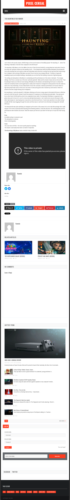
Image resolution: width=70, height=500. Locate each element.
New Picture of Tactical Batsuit (21, 410)
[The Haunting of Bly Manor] (35, 42)
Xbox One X (11, 492)
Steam (29, 492)
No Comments (17, 362)
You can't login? (62, 447)
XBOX (35, 492)
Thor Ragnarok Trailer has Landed (22, 400)
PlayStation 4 (51, 492)
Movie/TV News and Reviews (11, 23)
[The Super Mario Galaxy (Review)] (18, 247)
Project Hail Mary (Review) (46, 256)
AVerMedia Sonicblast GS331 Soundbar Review (25, 380)
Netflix (12, 204)
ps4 (17, 492)
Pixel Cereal (35, 3)
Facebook (7, 472)
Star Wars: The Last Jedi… (20, 390)
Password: (7, 439)
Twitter (14, 472)
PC (4, 492)
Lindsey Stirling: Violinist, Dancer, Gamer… (24, 370)
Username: (7, 432)
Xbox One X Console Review (13, 360)
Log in (6, 426)
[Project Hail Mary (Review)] (51, 247)
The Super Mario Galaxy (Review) (15, 256)
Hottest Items (9, 325)
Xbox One (42, 492)
